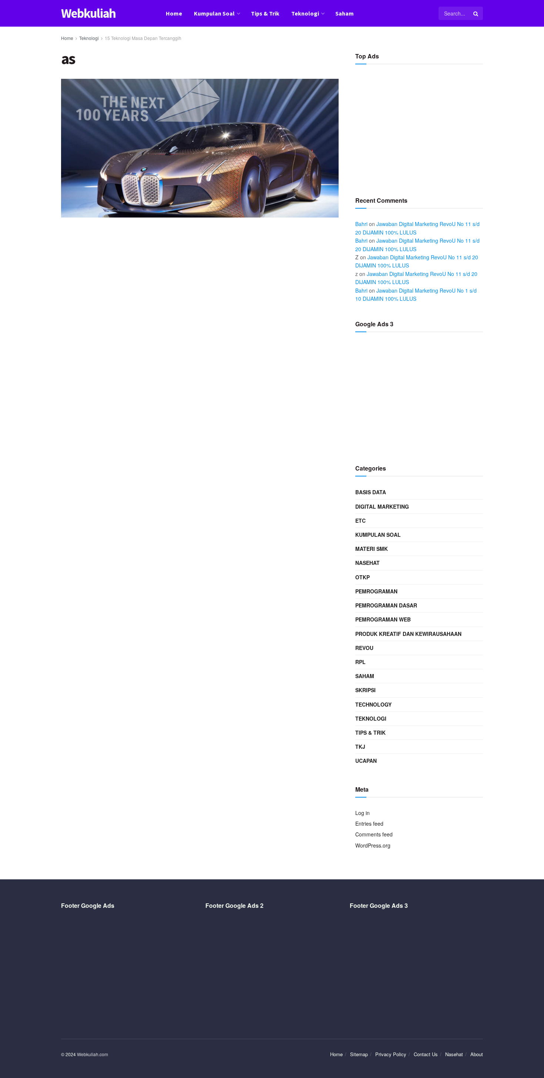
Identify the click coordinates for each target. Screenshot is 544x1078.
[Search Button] (476, 13)
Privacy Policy (390, 1054)
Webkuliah (88, 13)
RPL (360, 662)
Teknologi (305, 13)
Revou (364, 647)
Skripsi (365, 690)
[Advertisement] (419, 127)
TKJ (360, 746)
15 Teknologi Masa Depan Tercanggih (143, 38)
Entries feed (369, 823)
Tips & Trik (265, 13)
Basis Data (370, 492)
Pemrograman (376, 591)
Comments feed (374, 834)
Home (174, 13)
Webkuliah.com (92, 1054)
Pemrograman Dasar (386, 605)
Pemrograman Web (383, 619)
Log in (362, 812)
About (476, 1054)
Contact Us (426, 1054)
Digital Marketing (382, 506)
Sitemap (359, 1054)
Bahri (361, 224)
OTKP (362, 577)
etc (360, 520)
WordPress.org (372, 845)
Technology (373, 704)
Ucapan (366, 760)
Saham (344, 13)
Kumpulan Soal (214, 13)
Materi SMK (371, 548)
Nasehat (367, 562)
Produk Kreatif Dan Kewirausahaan (408, 633)
